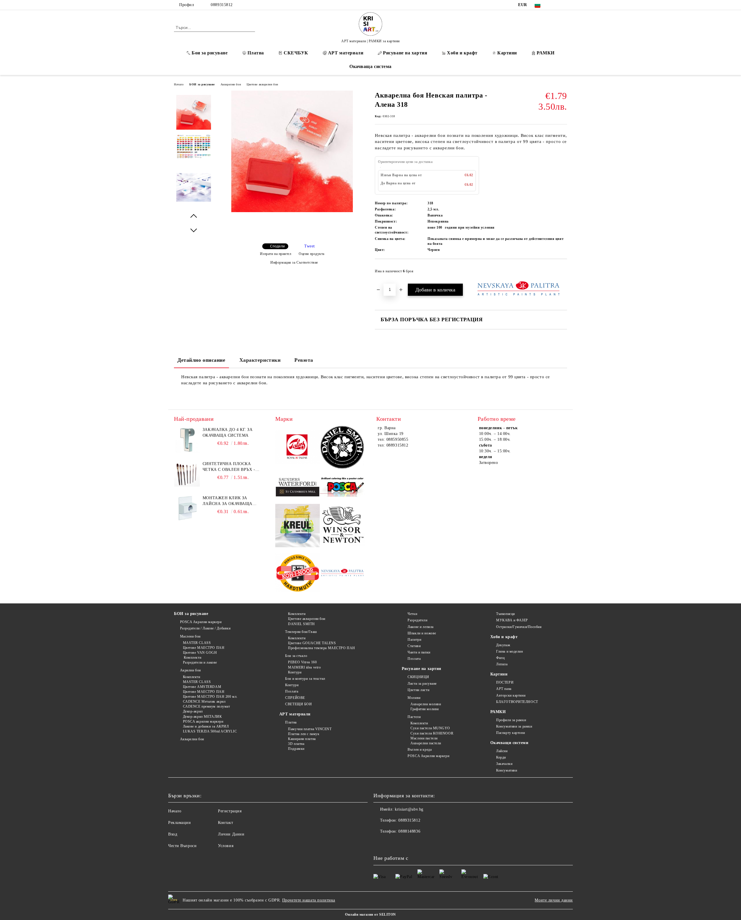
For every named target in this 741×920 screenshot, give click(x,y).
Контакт (225, 822)
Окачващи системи (509, 743)
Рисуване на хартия (405, 52)
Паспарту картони (510, 733)
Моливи (414, 698)
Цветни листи (418, 690)
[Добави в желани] (563, 272)
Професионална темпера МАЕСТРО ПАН (321, 648)
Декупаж (503, 645)
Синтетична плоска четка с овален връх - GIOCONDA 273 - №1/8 (229, 467)
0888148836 (409, 831)
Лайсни (501, 751)
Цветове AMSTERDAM (202, 687)
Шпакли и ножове (422, 633)
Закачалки (504, 764)
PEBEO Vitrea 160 (302, 662)
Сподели (277, 246)
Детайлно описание (201, 360)
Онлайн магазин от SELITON (370, 914)
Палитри (414, 640)
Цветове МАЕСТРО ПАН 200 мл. (210, 697)
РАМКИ (546, 52)
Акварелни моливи (425, 704)
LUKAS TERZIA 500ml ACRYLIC (210, 731)
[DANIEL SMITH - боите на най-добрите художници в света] (342, 448)
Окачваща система (370, 66)
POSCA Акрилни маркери (200, 622)
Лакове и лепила (420, 627)
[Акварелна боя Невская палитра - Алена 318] (292, 211)
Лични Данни (231, 834)
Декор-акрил (193, 711)
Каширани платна (302, 739)
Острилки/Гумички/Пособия (519, 627)
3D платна (296, 744)
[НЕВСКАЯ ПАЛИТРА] (342, 574)
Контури (294, 672)
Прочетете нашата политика (308, 900)
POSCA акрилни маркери (203, 721)
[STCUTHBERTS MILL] (297, 487)
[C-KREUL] (297, 526)
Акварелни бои (231, 84)
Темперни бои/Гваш (301, 632)
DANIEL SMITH (301, 624)
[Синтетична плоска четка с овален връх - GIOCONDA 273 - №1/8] (187, 474)
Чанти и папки (419, 652)
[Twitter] (564, 5)
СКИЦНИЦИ (418, 677)
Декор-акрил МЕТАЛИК (202, 717)
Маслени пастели (423, 738)
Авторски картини (510, 695)
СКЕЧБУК (296, 52)
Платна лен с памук (303, 734)
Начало (179, 84)
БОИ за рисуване (201, 84)
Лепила (501, 664)
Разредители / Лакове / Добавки (205, 628)
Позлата (291, 691)
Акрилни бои (190, 670)
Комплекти (192, 657)
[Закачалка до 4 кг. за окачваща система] (187, 440)
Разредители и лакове (200, 662)
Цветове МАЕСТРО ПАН (203, 648)
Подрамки (296, 749)
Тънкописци (505, 614)
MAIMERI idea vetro (304, 667)
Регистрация (229, 811)
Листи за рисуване (422, 684)
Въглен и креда (420, 750)
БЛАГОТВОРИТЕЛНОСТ (517, 702)
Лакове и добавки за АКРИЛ (206, 726)
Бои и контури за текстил (305, 679)
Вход (172, 834)
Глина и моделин (509, 651)
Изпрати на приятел (275, 254)
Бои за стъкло (296, 656)
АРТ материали (345, 52)
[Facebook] (555, 5)
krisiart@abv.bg (409, 809)
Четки (412, 614)
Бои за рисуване (210, 52)
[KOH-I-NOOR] (297, 573)
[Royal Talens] (297, 448)
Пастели (414, 717)
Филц (500, 658)
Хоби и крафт (462, 52)
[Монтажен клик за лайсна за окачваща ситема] (187, 508)
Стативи (414, 646)
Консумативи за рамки (514, 726)
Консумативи (506, 770)
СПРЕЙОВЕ (295, 698)
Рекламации (179, 822)
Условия (225, 846)
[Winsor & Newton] (342, 526)
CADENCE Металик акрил (204, 701)
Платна (255, 52)
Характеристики (260, 360)
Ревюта (303, 360)
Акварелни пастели (425, 743)
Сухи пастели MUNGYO (430, 728)
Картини (507, 52)
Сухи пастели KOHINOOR (431, 733)
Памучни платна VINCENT (309, 729)
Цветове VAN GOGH (200, 653)
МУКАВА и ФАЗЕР (512, 620)
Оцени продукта (311, 254)
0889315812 (222, 5)
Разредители (417, 620)
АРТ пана (503, 689)
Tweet (309, 246)
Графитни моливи (424, 709)
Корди (501, 757)
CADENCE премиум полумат (206, 706)
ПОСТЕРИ (504, 682)
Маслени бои (190, 636)
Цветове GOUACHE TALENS (312, 643)
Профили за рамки (511, 720)
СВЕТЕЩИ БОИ (298, 704)
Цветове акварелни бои (262, 84)
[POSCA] (342, 487)
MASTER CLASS (197, 643)
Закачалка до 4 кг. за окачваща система (228, 432)
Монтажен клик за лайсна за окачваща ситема (227, 501)
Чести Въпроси (182, 846)
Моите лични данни (554, 900)
